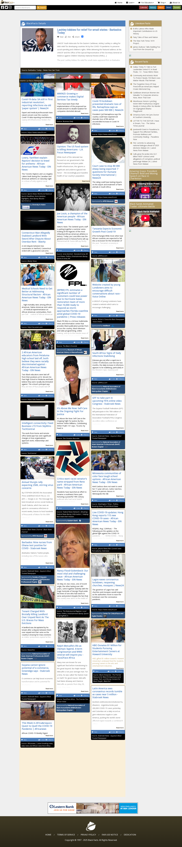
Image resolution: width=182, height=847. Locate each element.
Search (43, 7)
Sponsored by (103, 201)
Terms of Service (66, 834)
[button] (12, 844)
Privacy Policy (88, 834)
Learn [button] (131, 2)
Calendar (143, 7)
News (168, 7)
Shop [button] (162, 2)
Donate (177, 7)
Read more (49, 124)
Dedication (130, 834)
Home (119, 2)
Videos (161, 7)
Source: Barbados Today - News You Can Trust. (41, 70)
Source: (31, 80)
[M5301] (145, 231)
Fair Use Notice (110, 834)
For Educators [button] (147, 2)
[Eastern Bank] (92, 808)
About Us (176, 2)
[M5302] (145, 55)
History (153, 7)
